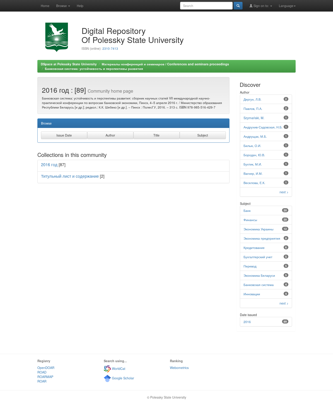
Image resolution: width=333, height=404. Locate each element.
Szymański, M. (254, 118)
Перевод (250, 266)
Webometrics (179, 367)
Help (80, 5)
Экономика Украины (258, 229)
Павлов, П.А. (253, 108)
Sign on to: (261, 5)
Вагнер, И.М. (253, 173)
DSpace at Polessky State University (69, 64)
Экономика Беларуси (259, 275)
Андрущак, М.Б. (255, 136)
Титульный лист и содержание (70, 176)
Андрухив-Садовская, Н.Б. (263, 127)
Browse (62, 5)
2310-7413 (110, 48)
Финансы (250, 219)
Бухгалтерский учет (258, 257)
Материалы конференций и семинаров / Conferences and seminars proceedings (165, 64)
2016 (247, 321)
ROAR (41, 381)
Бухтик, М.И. (253, 164)
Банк (247, 210)
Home (45, 5)
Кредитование (254, 247)
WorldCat (118, 368)
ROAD (41, 372)
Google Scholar (122, 378)
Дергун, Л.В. (252, 99)
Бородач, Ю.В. (254, 155)
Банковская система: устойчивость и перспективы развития (94, 68)
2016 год (49, 164)
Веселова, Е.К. (254, 182)
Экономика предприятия (262, 238)
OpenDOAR (45, 367)
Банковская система (259, 284)
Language (286, 5)
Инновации (252, 294)
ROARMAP (45, 376)
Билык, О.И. (252, 145)
